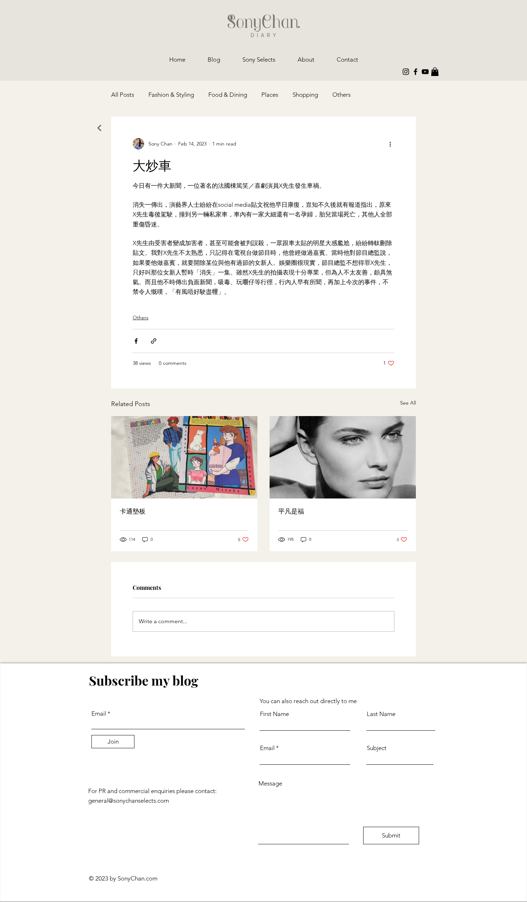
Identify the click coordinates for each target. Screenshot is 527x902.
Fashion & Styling (171, 94)
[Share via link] (153, 341)
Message (270, 784)
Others (341, 94)
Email (98, 714)
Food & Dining (227, 94)
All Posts (122, 94)
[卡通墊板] (184, 457)
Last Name (381, 714)
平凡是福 (291, 511)
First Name (274, 714)
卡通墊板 (133, 511)
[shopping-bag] (435, 71)
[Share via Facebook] (136, 341)
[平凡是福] (343, 457)
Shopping (305, 94)
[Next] (99, 128)
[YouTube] (425, 71)
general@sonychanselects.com (128, 800)
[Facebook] (415, 71)
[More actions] (390, 143)
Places (269, 94)
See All (408, 403)
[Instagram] (406, 71)
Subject (376, 748)
